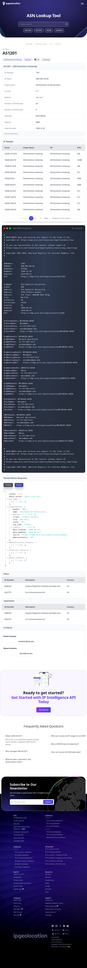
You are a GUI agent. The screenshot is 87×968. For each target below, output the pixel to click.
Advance (16, 849)
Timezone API (18, 835)
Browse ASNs (18, 880)
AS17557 (39, 30)
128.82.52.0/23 (10, 191)
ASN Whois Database (22, 867)
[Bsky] (68, 926)
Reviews (16, 915)
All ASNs (29, 44)
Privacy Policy (55, 937)
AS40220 (7, 586)
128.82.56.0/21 (10, 185)
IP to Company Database (23, 858)
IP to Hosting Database (54, 835)
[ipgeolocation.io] (11, 3)
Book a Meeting (50, 906)
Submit (48, 802)
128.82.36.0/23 (10, 172)
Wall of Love (18, 912)
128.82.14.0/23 (10, 197)
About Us (17, 906)
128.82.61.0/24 (10, 166)
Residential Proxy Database (56, 837)
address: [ (23, 514)
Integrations (49, 880)
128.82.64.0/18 (10, 160)
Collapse (8, 485)
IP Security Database (53, 832)
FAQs (47, 892)
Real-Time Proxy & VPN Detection (22, 828)
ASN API (16, 824)
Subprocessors (50, 912)
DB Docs (48, 877)
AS (58, 44)
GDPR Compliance (56, 940)
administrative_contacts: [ (23, 542)
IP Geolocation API (20, 818)
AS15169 (28, 30)
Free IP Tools (18, 886)
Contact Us (49, 900)
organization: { (17, 507)
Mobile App (18, 889)
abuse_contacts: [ (18, 558)
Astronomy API (19, 838)
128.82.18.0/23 (10, 203)
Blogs (47, 883)
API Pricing (17, 900)
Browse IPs (17, 877)
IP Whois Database (21, 864)
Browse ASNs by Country (22, 883)
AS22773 (7, 592)
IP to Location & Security (53, 861)
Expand (19, 485)
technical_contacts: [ (20, 550)
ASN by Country (41, 44)
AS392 (49, 30)
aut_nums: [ (15, 499)
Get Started (43, 710)
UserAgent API (19, 841)
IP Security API (19, 821)
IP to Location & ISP (52, 849)
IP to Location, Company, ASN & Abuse (58, 858)
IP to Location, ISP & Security (55, 864)
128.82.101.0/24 (10, 154)
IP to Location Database (23, 852)
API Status (17, 909)
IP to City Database (53, 823)
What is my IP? (19, 874)
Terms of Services (56, 942)
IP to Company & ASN (52, 852)
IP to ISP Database (52, 826)
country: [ (22, 527)
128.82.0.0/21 (9, 178)
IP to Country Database (54, 821)
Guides (47, 886)
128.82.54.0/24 (10, 209)
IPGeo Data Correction (53, 909)
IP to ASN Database (22, 855)
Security (47, 829)
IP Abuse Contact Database (24, 861)
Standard (48, 818)
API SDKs (48, 889)
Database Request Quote (54, 903)
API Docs (48, 874)
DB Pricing (17, 903)
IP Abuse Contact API (21, 832)
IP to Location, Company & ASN (56, 855)
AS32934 (59, 30)
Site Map (48, 915)
